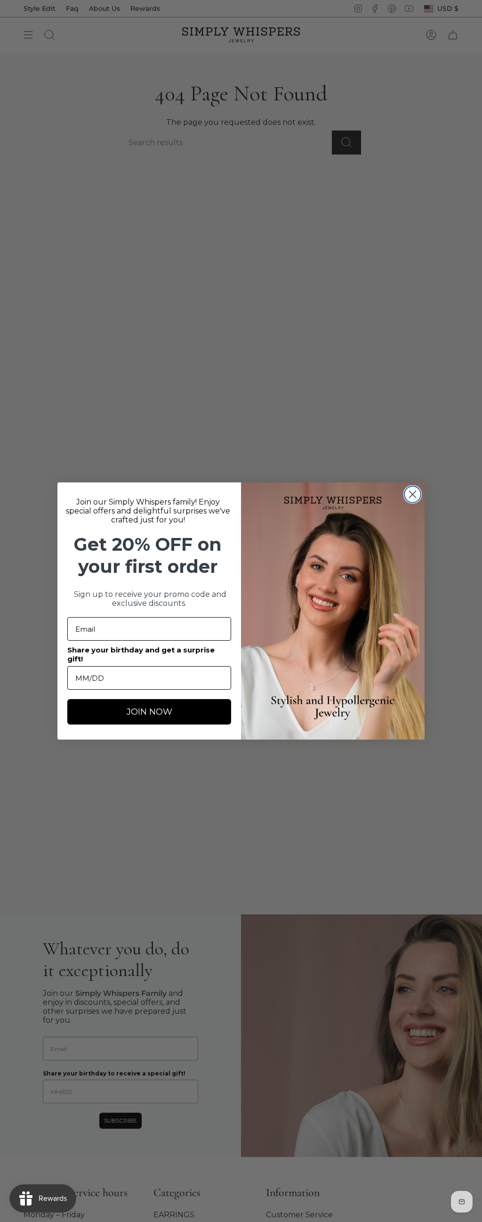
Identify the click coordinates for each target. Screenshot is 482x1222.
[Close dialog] (412, 494)
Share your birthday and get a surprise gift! (141, 654)
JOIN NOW (149, 712)
